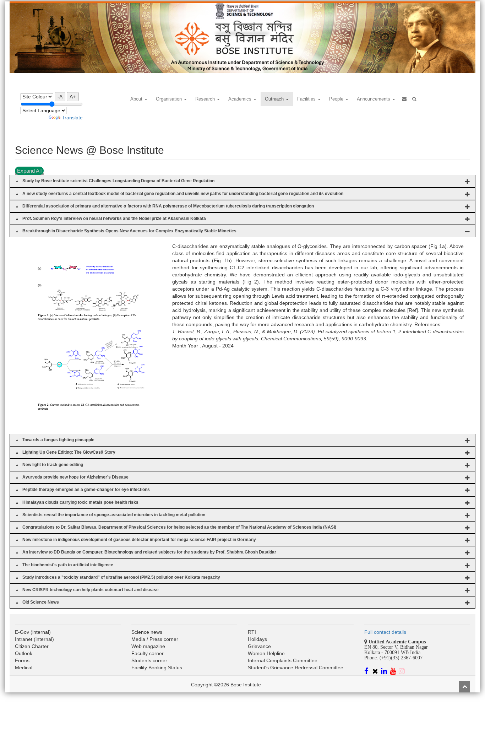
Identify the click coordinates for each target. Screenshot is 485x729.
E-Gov (22, 632)
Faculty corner (147, 653)
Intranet (23, 639)
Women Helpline (266, 653)
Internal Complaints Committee (282, 660)
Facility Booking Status (156, 667)
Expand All (29, 171)
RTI (252, 632)
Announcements (374, 99)
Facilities (307, 99)
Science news (146, 632)
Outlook (23, 653)
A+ (73, 96)
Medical (23, 667)
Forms (22, 660)
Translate (72, 117)
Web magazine (148, 646)
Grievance (259, 646)
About (137, 99)
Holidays (257, 639)
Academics (240, 99)
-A (60, 96)
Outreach (275, 99)
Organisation (169, 99)
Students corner (149, 660)
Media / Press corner (154, 639)
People (337, 99)
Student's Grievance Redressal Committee (295, 667)
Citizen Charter (32, 646)
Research (205, 99)
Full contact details (385, 632)
